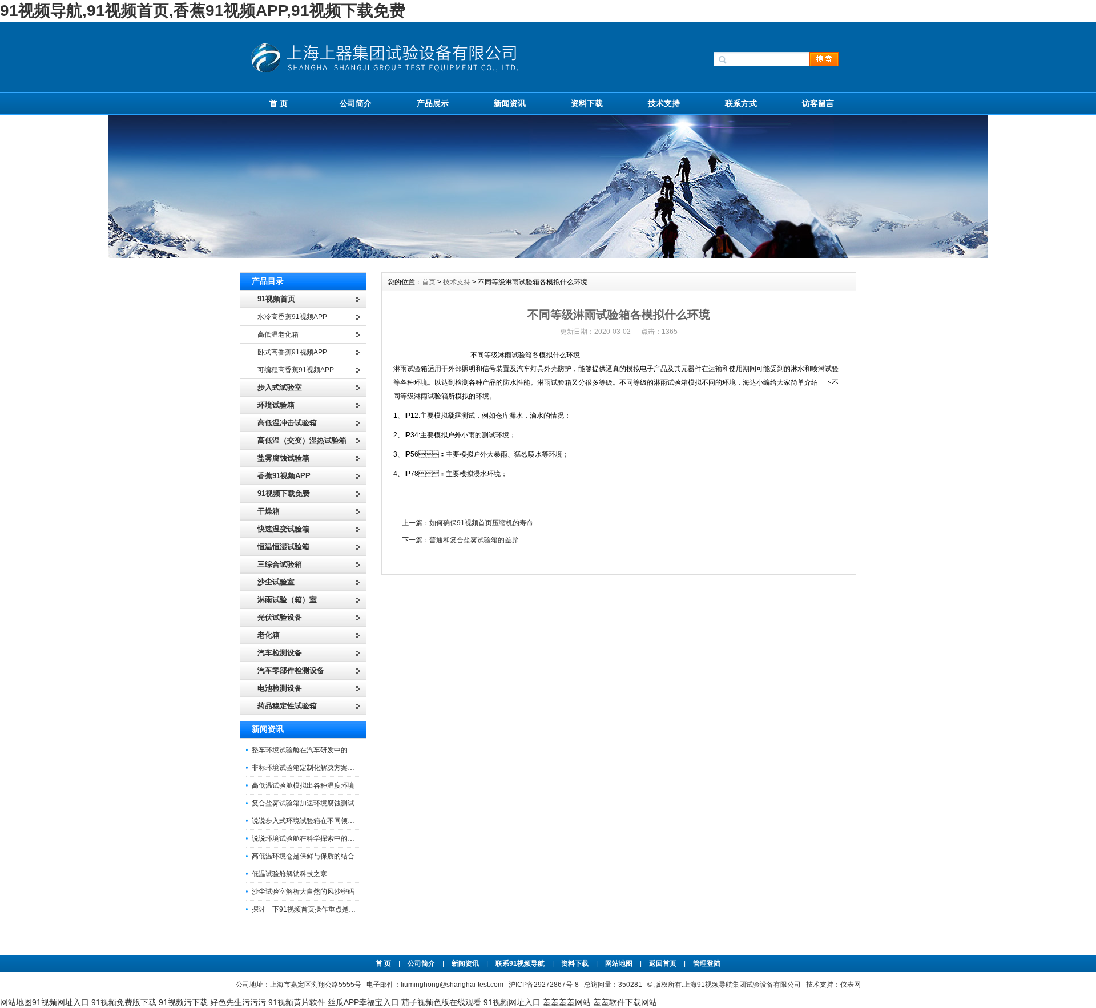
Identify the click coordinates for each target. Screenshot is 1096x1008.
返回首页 (663, 963)
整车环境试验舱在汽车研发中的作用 (306, 750)
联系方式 (741, 103)
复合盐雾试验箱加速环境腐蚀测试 (303, 803)
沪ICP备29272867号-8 (544, 985)
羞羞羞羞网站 (567, 1002)
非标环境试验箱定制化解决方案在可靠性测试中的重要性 (337, 768)
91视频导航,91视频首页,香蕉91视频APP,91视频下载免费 (202, 10)
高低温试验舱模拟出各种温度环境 (303, 785)
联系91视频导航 (520, 963)
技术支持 (664, 103)
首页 (429, 282)
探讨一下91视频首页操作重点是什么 (307, 909)
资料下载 (587, 103)
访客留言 (818, 103)
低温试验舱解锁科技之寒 (289, 874)
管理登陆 (706, 963)
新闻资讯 (510, 103)
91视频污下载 (183, 1002)
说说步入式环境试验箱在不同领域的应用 (313, 821)
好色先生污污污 (238, 1002)
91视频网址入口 (60, 1002)
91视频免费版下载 (123, 1002)
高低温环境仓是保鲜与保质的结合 (303, 856)
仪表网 (850, 985)
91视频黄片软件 (296, 1002)
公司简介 (356, 103)
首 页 (278, 103)
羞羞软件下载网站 (625, 1002)
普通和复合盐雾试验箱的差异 (473, 540)
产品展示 (433, 103)
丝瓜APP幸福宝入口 (363, 1002)
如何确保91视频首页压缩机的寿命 (481, 523)
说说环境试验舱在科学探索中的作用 (306, 838)
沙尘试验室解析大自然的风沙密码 (303, 892)
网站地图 (618, 963)
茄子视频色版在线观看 (441, 1002)
